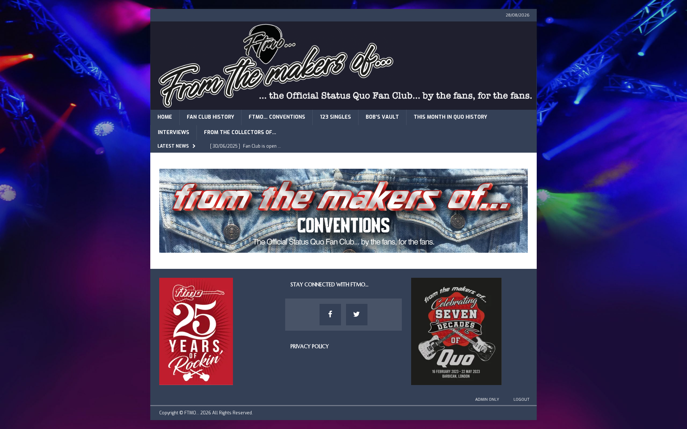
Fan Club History (210, 117)
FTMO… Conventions (277, 117)
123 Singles (335, 117)
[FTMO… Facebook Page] (330, 314)
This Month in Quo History (450, 117)
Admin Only (487, 399)
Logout (521, 399)
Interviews (173, 132)
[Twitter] (356, 314)
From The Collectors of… (240, 132)
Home (164, 117)
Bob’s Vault (382, 117)
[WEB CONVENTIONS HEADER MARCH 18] (343, 248)
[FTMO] (343, 105)
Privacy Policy (310, 346)
